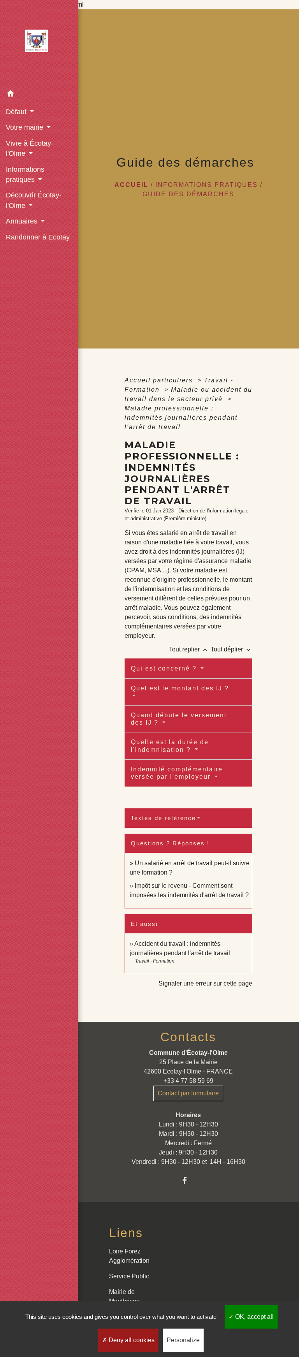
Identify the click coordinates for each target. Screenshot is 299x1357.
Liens (126, 1233)
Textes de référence (163, 818)
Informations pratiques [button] (25, 174)
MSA (154, 570)
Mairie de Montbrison (124, 1296)
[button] (39, 95)
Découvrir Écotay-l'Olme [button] (34, 200)
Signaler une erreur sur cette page (205, 983)
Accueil (131, 184)
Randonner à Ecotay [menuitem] (38, 237)
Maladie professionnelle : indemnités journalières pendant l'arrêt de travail (181, 417)
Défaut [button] (17, 112)
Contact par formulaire (188, 1093)
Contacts (188, 1037)
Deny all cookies (131, 1340)
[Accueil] (39, 43)
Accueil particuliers (160, 380)
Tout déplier (231, 649)
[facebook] (188, 1180)
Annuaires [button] (22, 221)
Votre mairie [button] (25, 127)
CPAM (135, 570)
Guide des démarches (188, 194)
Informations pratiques (206, 184)
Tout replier (189, 649)
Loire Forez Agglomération (129, 1256)
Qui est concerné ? (165, 668)
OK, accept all (254, 1316)
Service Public (129, 1276)
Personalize (183, 1340)
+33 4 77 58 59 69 (188, 1080)
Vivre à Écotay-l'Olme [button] (29, 148)
